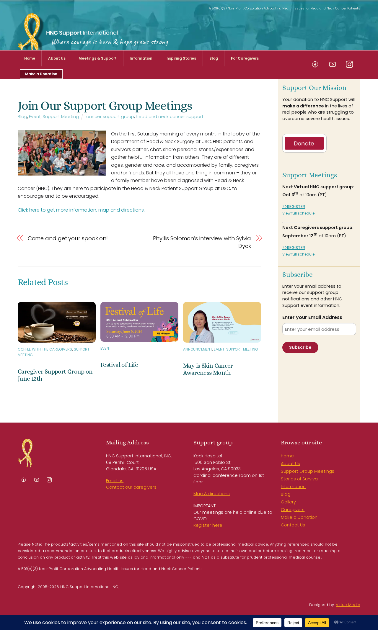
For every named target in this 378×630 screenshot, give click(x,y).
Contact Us (293, 525)
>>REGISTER (293, 207)
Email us (114, 481)
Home (29, 58)
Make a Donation (41, 73)
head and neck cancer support (169, 117)
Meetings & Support (98, 58)
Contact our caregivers (131, 487)
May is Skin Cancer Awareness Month (208, 369)
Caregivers (292, 510)
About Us (57, 58)
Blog (213, 58)
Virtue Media (348, 605)
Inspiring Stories (180, 58)
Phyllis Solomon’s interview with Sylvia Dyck (202, 242)
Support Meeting (61, 117)
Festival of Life (119, 364)
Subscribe (300, 347)
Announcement (197, 349)
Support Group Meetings (307, 471)
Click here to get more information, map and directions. (81, 210)
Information (141, 58)
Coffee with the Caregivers (45, 349)
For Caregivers (245, 58)
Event (35, 117)
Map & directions (211, 494)
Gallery (288, 502)
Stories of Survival (300, 479)
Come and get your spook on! (68, 238)
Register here (207, 525)
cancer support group (110, 117)
